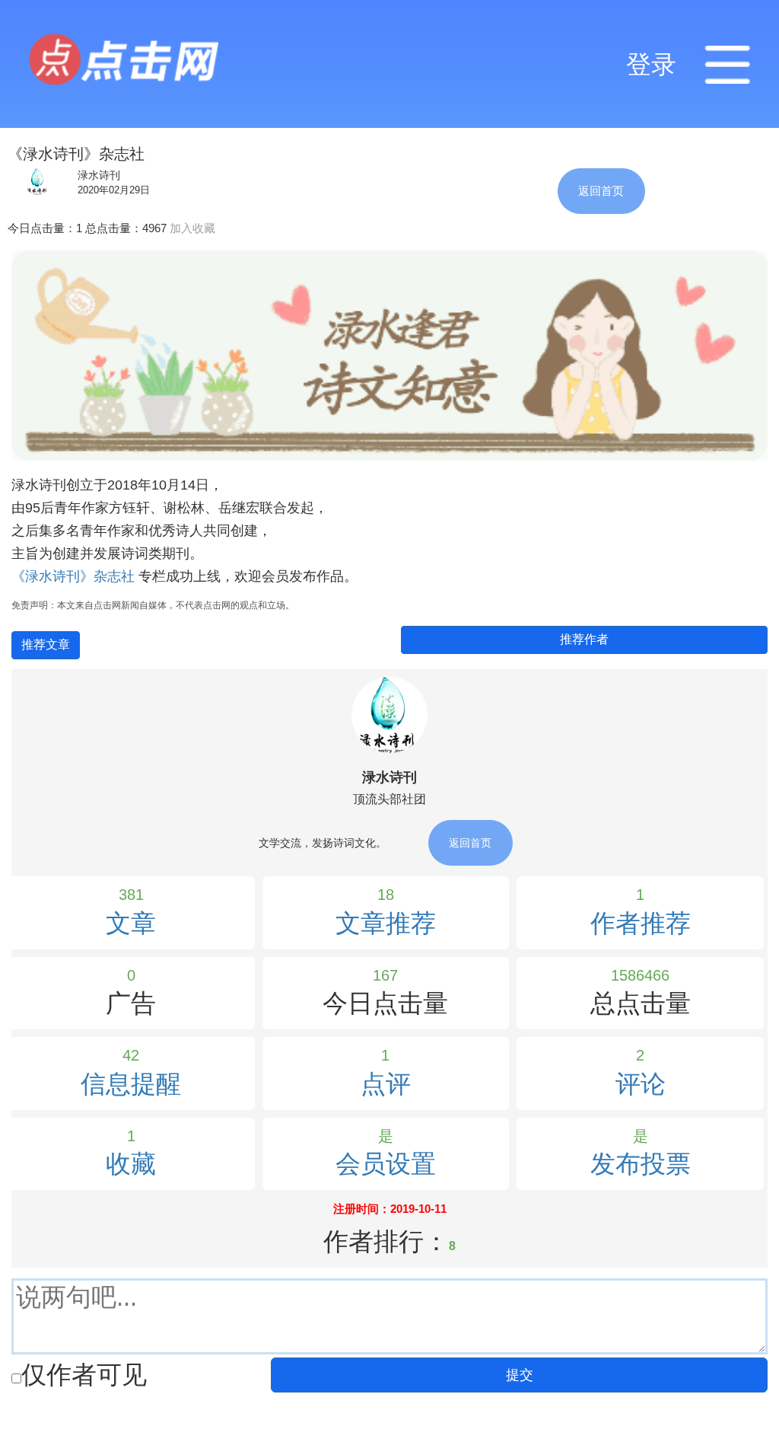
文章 (131, 923)
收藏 (131, 1164)
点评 (386, 1084)
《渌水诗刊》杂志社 (74, 576)
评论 (640, 1084)
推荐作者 (584, 639)
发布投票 (640, 1164)
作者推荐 (640, 923)
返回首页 (601, 190)
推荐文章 (45, 644)
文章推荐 (385, 923)
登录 (651, 64)
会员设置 (385, 1164)
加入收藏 (192, 228)
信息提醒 (131, 1084)
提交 (519, 1375)
